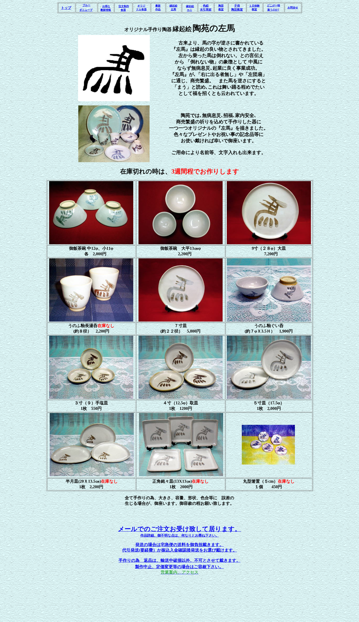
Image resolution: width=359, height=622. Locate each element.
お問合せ (293, 7)
